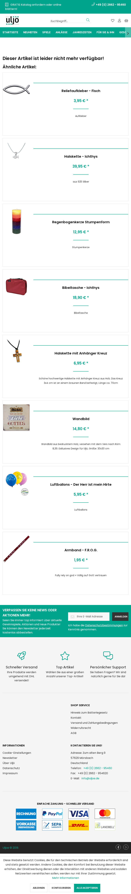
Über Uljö (9, 763)
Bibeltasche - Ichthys (80, 287)
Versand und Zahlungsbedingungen (94, 723)
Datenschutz (11, 768)
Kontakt (76, 718)
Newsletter (10, 758)
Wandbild (80, 418)
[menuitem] (34, 7)
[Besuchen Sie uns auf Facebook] (118, 847)
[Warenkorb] (126, 20)
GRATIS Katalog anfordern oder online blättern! (33, 7)
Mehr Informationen (65, 878)
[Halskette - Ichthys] (16, 155)
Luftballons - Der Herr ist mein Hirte (81, 484)
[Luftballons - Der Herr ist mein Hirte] (16, 483)
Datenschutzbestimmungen (104, 625)
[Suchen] (88, 19)
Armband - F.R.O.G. (80, 550)
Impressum (10, 773)
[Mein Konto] (119, 20)
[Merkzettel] (112, 20)
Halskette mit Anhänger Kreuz (81, 353)
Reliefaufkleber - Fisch (81, 90)
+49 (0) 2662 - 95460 (97, 768)
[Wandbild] (16, 418)
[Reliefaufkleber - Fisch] (16, 90)
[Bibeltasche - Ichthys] (16, 286)
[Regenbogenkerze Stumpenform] (16, 221)
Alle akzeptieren (87, 888)
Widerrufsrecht (81, 728)
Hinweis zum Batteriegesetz (89, 713)
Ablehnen (39, 888)
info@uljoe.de (90, 778)
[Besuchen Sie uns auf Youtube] (125, 847)
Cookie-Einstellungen (17, 753)
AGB (73, 733)
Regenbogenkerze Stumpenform (81, 222)
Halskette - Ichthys (81, 156)
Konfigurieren (61, 888)
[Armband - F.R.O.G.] (16, 549)
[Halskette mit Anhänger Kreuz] (16, 352)
